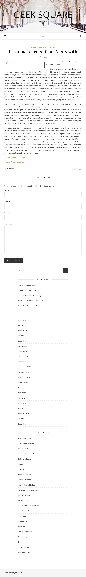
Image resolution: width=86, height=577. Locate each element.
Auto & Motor (23, 448)
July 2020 (21, 387)
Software (21, 526)
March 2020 (22, 408)
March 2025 (22, 325)
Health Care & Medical (26, 485)
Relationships (23, 521)
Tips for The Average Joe (14, 162)
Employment (23, 464)
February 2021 (23, 351)
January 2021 (23, 356)
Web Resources (24, 552)
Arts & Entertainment (26, 443)
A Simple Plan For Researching (29, 295)
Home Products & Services (28, 490)
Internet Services (24, 495)
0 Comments (77, 169)
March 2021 (22, 346)
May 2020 (22, 398)
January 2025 (23, 336)
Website (7, 213)
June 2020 (22, 393)
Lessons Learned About (27, 285)
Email (7, 202)
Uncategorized (23, 547)
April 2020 (22, 403)
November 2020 (24, 367)
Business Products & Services (29, 454)
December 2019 (24, 424)
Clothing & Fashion (25, 459)
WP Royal (18, 573)
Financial (21, 469)
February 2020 (23, 413)
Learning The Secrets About (28, 290)
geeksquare (11, 169)
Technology (22, 537)
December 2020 (24, 361)
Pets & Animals (24, 511)
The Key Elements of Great (15, 157)
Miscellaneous (23, 500)
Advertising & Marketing (43, 47)
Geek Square (43, 14)
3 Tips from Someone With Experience (33, 306)
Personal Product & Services (29, 505)
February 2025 (23, 330)
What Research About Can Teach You (32, 300)
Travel (20, 542)
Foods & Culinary (24, 474)
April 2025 (22, 320)
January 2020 (23, 419)
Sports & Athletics (25, 531)
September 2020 (24, 377)
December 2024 (24, 341)
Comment (8, 224)
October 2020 (23, 372)
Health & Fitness (24, 480)
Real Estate (22, 516)
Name (7, 190)
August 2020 (23, 382)
